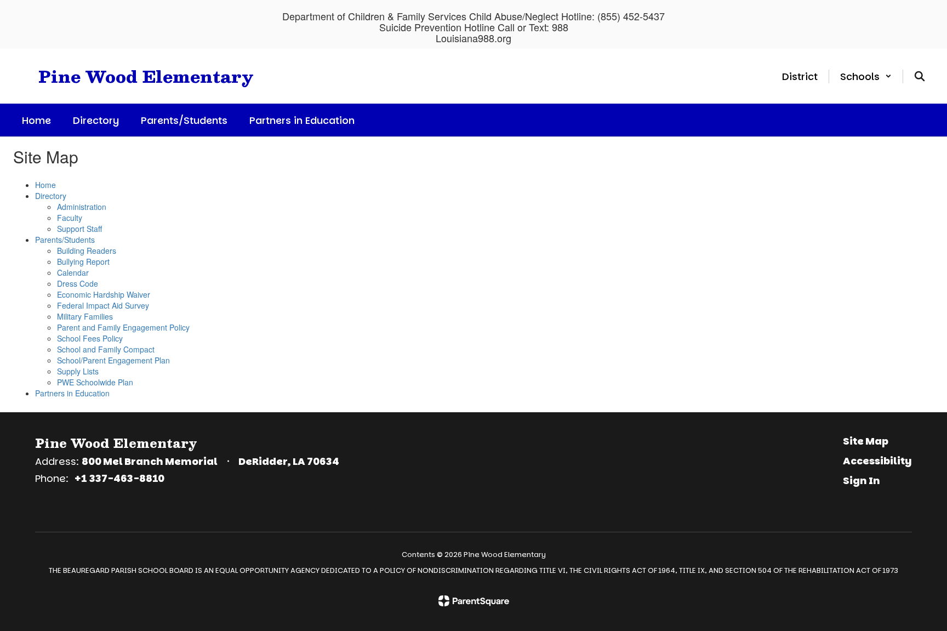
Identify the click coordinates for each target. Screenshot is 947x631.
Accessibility (877, 461)
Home (45, 184)
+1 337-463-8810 (119, 478)
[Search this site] (919, 76)
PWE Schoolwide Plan (95, 382)
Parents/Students (65, 239)
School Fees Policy (90, 338)
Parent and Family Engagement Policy (123, 327)
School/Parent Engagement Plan (113, 360)
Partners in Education (72, 393)
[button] (866, 76)
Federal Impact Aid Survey (103, 305)
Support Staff (79, 228)
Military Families (85, 316)
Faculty (69, 217)
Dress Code (77, 283)
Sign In (861, 480)
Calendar (73, 272)
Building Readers (86, 250)
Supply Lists (78, 371)
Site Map (865, 441)
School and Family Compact (106, 349)
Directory (50, 195)
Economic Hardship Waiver (103, 294)
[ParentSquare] (474, 601)
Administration (81, 206)
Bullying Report (83, 261)
